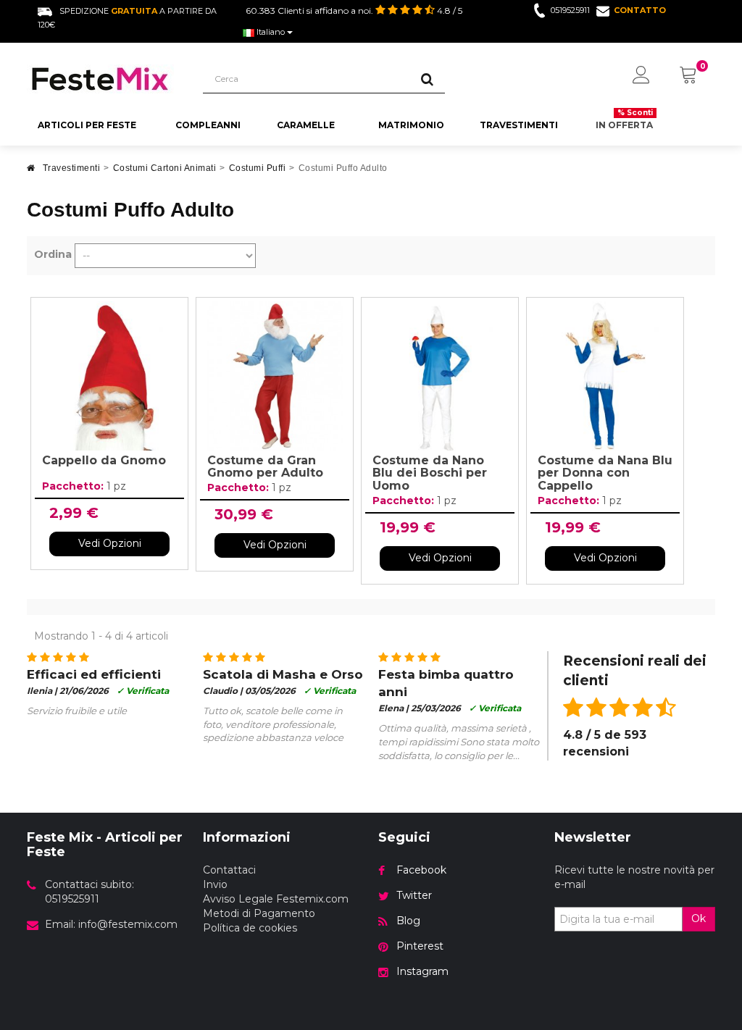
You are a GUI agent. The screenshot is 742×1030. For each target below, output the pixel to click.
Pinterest (419, 945)
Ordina (53, 254)
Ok (698, 918)
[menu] (641, 76)
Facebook (421, 869)
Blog (408, 920)
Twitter (414, 895)
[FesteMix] (104, 78)
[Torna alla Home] (31, 172)
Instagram (422, 971)
